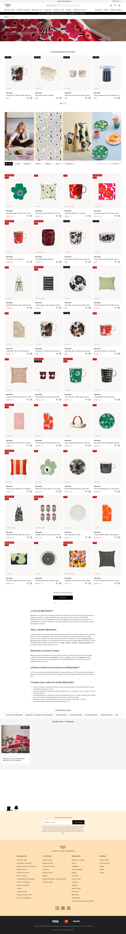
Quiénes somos (104, 860)
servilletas (74, 642)
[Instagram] (63, 908)
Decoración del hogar (23, 9)
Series (58, 163)
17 (66, 603)
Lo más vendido (76, 879)
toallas (62, 642)
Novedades (98, 9)
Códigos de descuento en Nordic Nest (83, 901)
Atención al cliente (22, 860)
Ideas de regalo (76, 888)
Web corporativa (104, 863)
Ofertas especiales (77, 869)
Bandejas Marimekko (91, 715)
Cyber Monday (76, 898)
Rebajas (74, 872)
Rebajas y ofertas (116, 9)
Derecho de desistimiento (24, 898)
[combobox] (117, 1)
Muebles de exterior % (80, 9)
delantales (55, 657)
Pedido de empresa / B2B (24, 894)
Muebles (68, 9)
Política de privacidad (23, 885)
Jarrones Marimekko (76, 715)
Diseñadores (69, 163)
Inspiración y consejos (78, 860)
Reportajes (25, 727)
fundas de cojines (87, 638)
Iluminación (48, 9)
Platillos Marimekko (107, 715)
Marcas (106, 9)
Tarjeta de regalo (48, 882)
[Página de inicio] (8, 5)
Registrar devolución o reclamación (27, 866)
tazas (90, 655)
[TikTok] (68, 908)
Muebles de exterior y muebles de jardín (54, 879)
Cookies (19, 888)
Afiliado (102, 869)
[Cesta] (119, 5)
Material (48, 163)
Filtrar (10, 164)
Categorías (27, 163)
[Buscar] (48, 5)
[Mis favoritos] (115, 5)
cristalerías (82, 657)
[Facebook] (57, 908)
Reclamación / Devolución (24, 863)
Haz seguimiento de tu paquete (26, 879)
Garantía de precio (22, 891)
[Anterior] (4, 715)
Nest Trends (75, 891)
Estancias (74, 885)
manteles (67, 642)
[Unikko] (48, 138)
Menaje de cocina (37, 9)
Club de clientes (21, 869)
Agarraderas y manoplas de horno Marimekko (39, 715)
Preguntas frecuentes (23, 872)
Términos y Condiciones (23, 882)
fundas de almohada (84, 642)
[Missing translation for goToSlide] (63, 103)
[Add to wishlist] (27, 98)
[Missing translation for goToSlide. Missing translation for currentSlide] (60, 103)
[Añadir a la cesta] (31, 98)
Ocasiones (75, 882)
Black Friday (75, 894)
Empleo (102, 866)
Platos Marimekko (61, 715)
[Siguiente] (121, 715)
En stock (17, 163)
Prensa (102, 872)
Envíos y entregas (22, 875)
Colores (38, 163)
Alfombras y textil (59, 9)
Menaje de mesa (10, 9)
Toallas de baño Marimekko (14, 715)
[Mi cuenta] (111, 5)
